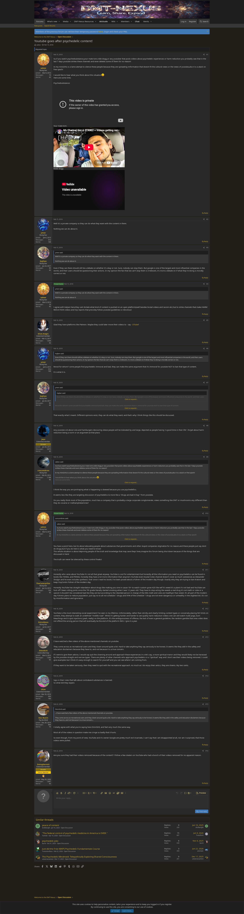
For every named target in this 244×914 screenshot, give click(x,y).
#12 (206, 609)
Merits (146, 21)
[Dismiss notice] (207, 31)
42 (50, 77)
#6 (207, 348)
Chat (137, 21)
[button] (59, 21)
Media (65, 21)
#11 (206, 570)
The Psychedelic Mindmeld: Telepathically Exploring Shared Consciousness (79, 856)
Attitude (103, 21)
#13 (206, 637)
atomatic (200, 851)
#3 (207, 247)
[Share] (203, 54)
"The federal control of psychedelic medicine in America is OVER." (75, 833)
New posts (38, 26)
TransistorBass (47, 851)
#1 (207, 54)
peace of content (50, 825)
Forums (39, 21)
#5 (207, 320)
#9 (207, 457)
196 (49, 698)
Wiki (113, 21)
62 (50, 660)
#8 (207, 426)
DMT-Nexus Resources (84, 21)
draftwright (46, 828)
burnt (44, 843)
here (100, 31)
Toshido (45, 836)
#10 (206, 513)
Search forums (49, 26)
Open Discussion (67, 828)
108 (49, 242)
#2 (207, 219)
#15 (206, 704)
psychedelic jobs (50, 840)
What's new (52, 21)
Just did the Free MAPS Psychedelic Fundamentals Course (71, 848)
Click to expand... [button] (131, 399)
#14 (206, 676)
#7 (207, 383)
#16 (206, 751)
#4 (207, 284)
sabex (38, 45)
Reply (206, 213)
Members (125, 21)
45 (50, 451)
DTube (135, 324)
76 (50, 727)
